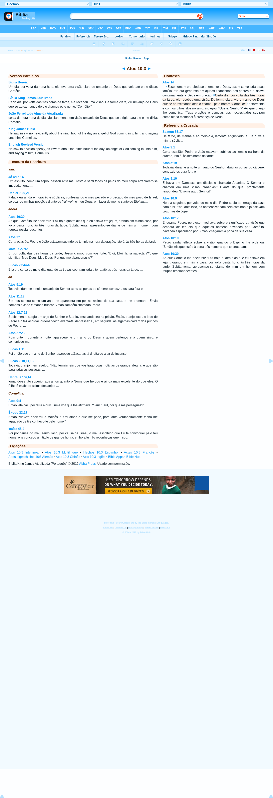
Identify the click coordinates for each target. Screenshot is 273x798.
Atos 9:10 (169, 178)
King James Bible (21, 129)
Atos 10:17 (170, 218)
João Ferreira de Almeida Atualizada (35, 113)
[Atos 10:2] (5, 370)
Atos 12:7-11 (17, 312)
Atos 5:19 (15, 284)
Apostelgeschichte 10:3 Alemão (30, 457)
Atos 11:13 (16, 296)
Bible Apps (116, 457)
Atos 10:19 (170, 238)
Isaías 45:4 (16, 429)
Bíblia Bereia (18, 82)
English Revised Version (27, 144)
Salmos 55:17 (172, 131)
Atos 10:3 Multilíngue (61, 452)
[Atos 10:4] (268, 370)
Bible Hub (133, 457)
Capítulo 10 (27, 50)
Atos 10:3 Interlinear (24, 452)
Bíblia (10, 50)
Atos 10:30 (16, 216)
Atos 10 (168, 82)
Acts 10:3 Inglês (94, 457)
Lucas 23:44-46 (19, 265)
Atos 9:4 (14, 401)
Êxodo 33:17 (17, 412)
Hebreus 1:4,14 (19, 377)
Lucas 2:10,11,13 (21, 361)
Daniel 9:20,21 (19, 193)
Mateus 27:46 (18, 249)
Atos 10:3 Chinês (68, 457)
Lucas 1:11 (16, 349)
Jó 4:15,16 (16, 177)
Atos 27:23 (16, 333)
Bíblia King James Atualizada (30, 98)
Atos (18, 50)
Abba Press (87, 463)
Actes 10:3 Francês (139, 452)
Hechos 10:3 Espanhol (101, 452)
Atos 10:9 (169, 198)
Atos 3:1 (14, 237)
